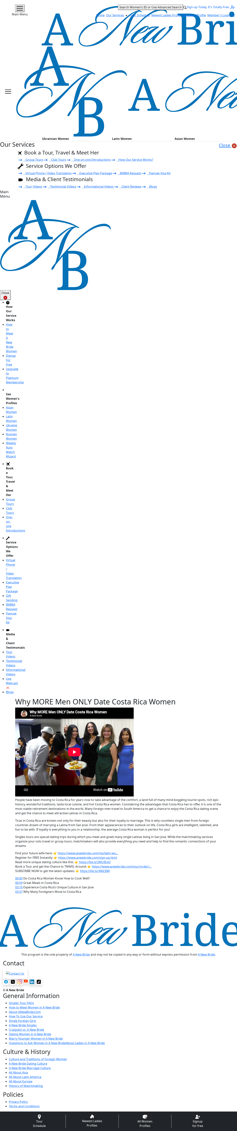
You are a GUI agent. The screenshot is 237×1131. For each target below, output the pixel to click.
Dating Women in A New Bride (30, 1034)
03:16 (19, 887)
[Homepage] (71, 91)
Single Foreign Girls (22, 1021)
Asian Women (185, 139)
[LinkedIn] (32, 982)
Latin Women (122, 139)
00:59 (19, 883)
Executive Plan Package (94, 173)
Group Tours (33, 160)
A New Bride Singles (23, 1025)
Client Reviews (130, 186)
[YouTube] (26, 981)
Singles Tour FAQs (21, 1003)
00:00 (19, 878)
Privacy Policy (18, 1102)
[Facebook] (6, 982)
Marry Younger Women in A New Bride (36, 1039)
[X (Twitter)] (13, 982)
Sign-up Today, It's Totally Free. (208, 7)
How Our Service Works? (134, 160)
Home (100, 15)
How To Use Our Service (26, 1016)
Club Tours (57, 160)
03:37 (19, 892)
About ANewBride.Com (25, 1012)
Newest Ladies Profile (166, 15)
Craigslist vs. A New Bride (26, 1030)
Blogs (152, 186)
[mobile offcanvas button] (8, 91)
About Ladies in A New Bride (85, 1043)
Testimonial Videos (62, 186)
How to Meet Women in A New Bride (34, 1007)
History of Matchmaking (26, 1086)
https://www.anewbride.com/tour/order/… (122, 866)
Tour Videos (32, 186)
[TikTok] (39, 982)
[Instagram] (20, 982)
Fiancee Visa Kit (159, 173)
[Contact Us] (15, 973)
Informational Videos (98, 186)
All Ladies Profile (194, 15)
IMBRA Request (129, 173)
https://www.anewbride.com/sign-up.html (87, 858)
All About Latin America (25, 1077)
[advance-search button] (185, 7)
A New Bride (81, 954)
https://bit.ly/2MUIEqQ (95, 862)
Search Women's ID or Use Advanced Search (150, 7)
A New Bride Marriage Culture (30, 1068)
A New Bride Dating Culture (28, 1064)
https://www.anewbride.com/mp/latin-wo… (88, 853)
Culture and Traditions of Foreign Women (38, 1059)
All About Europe (20, 1081)
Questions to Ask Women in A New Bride (37, 1043)
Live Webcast (12, 681)
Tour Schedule (140, 15)
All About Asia (18, 1072)
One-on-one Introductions (91, 160)
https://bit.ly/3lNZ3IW (95, 871)
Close (225, 145)
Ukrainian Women (55, 139)
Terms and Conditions (24, 1106)
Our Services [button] (115, 15)
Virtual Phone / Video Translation (47, 173)
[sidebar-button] (19, 8)
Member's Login (219, 15)
